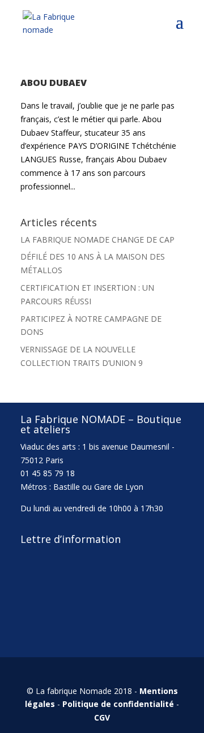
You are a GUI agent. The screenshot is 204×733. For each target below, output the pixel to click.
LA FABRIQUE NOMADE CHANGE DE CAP (97, 239)
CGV (102, 717)
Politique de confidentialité (118, 703)
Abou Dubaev (53, 82)
